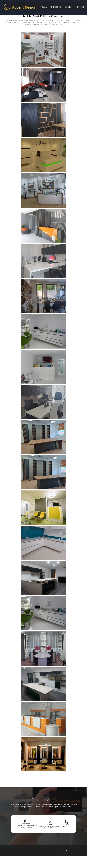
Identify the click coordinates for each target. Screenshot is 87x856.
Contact (79, 7)
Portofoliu (56, 7)
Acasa (44, 7)
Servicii (68, 7)
